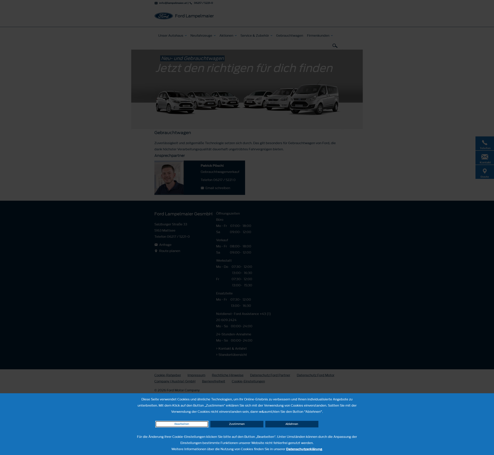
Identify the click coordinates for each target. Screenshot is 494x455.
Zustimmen (237, 424)
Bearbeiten (181, 424)
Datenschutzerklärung (304, 449)
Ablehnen (291, 424)
